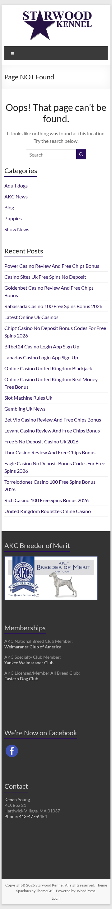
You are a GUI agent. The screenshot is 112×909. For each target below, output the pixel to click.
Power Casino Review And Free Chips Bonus (51, 266)
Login (56, 898)
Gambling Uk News (24, 409)
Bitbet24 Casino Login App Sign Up (41, 346)
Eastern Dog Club (21, 678)
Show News (16, 229)
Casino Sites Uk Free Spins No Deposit (45, 277)
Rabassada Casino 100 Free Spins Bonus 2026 (53, 306)
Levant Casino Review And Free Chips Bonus (52, 430)
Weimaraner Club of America (32, 646)
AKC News (16, 196)
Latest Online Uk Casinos (31, 317)
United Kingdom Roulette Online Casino (47, 511)
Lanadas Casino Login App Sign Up (41, 357)
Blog (9, 207)
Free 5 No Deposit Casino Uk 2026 (41, 441)
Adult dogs (16, 185)
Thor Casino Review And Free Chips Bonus (50, 452)
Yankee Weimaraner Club (29, 662)
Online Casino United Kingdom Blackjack (48, 368)
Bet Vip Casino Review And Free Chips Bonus (52, 419)
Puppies (13, 218)
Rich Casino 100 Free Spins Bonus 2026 (46, 500)
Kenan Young (17, 799)
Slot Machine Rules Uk (28, 398)
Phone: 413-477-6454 (25, 816)
